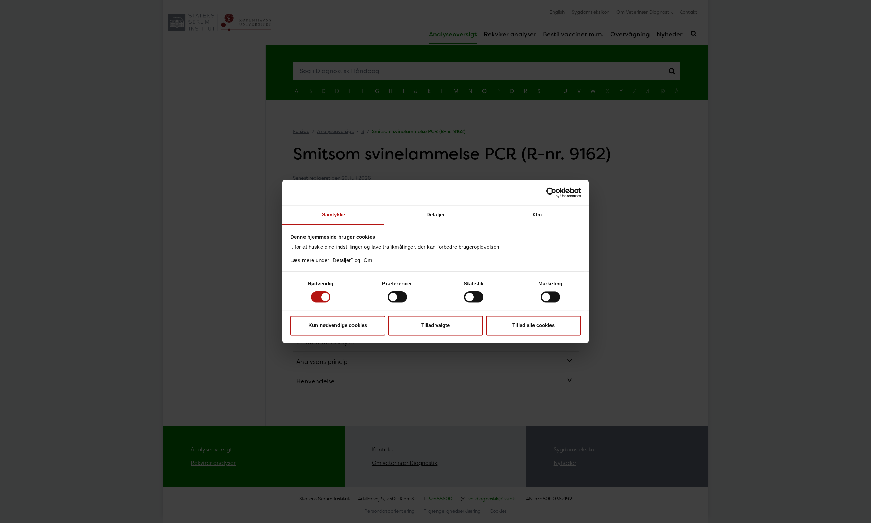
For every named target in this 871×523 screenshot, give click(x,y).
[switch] (397, 297)
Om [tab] (537, 214)
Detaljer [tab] (435, 214)
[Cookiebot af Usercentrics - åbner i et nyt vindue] (551, 192)
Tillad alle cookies (533, 325)
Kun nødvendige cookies (337, 325)
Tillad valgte (435, 325)
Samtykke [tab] (333, 214)
